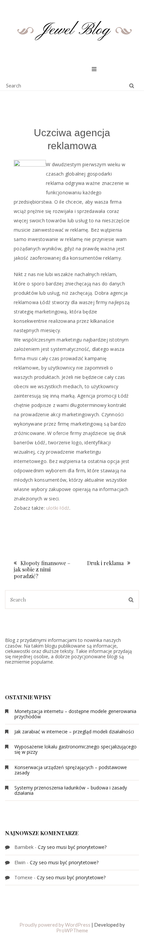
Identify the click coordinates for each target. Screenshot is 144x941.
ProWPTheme (72, 930)
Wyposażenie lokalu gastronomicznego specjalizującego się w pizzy (75, 749)
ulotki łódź (57, 508)
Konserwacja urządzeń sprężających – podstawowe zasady (70, 770)
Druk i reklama (105, 562)
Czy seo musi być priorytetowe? (72, 847)
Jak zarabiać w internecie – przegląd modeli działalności (74, 731)
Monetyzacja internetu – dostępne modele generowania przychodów (75, 714)
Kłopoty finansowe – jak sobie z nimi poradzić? (42, 569)
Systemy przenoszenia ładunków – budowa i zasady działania (70, 790)
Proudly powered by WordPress (54, 925)
